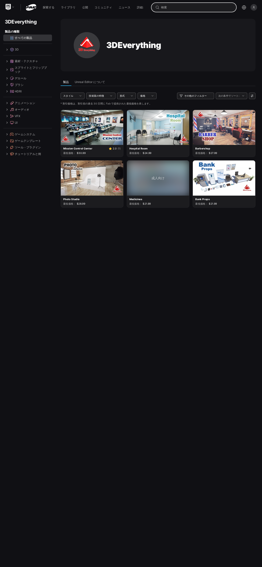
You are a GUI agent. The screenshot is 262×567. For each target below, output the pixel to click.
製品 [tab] (66, 82)
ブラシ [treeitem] (19, 84)
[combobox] (196, 7)
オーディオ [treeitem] (22, 109)
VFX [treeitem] (17, 116)
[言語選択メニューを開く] (244, 7)
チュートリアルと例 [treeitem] (28, 154)
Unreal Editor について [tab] (90, 82)
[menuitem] (49, 7)
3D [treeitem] (17, 49)
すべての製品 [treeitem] (23, 38)
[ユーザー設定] (252, 96)
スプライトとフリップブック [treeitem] (31, 70)
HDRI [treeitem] (18, 91)
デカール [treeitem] (20, 78)
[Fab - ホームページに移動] (31, 7)
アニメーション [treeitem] (25, 103)
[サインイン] (254, 7)
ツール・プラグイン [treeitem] (28, 147)
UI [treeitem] (16, 122)
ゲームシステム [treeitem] (25, 134)
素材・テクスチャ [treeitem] (26, 61)
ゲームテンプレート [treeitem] (28, 140)
